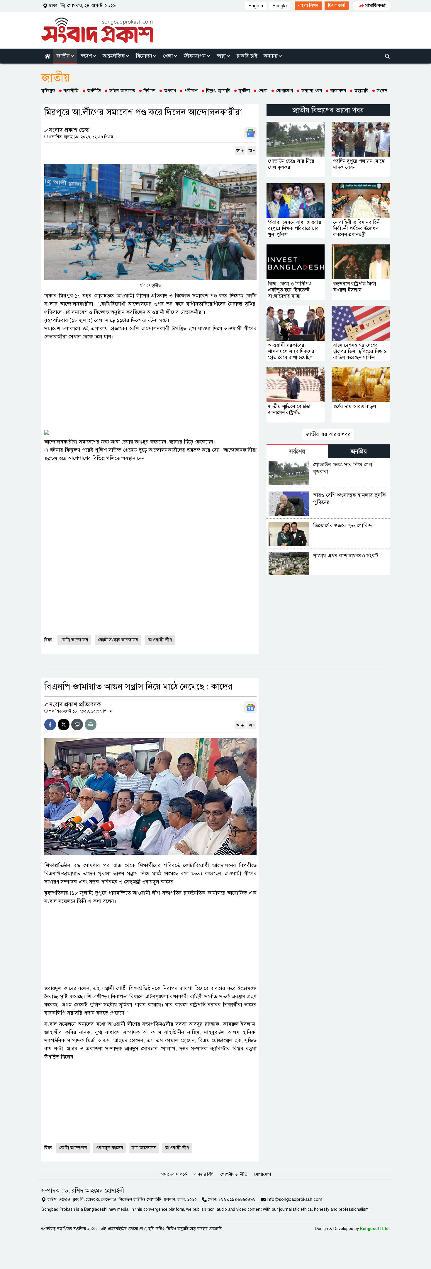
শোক (262, 91)
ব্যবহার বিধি (203, 1174)
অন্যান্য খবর (311, 91)
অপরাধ (170, 91)
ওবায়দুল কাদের (109, 1148)
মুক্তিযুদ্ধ (48, 91)
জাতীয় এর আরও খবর (328, 434)
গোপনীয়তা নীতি (233, 1174)
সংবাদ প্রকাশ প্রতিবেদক (75, 704)
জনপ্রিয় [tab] (359, 451)
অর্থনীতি (94, 91)
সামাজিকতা (375, 5)
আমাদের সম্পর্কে (173, 1174)
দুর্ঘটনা (244, 91)
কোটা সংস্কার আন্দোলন (118, 640)
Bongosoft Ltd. (375, 1228)
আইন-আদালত (122, 91)
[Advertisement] (150, 385)
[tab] (297, 451)
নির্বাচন (149, 91)
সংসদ (382, 91)
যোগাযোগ (284, 91)
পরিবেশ (191, 91)
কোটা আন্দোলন (74, 640)
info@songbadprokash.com (294, 1199)
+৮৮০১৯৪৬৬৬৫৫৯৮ (237, 1199)
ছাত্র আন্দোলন (144, 1148)
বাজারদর (338, 91)
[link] (308, 5)
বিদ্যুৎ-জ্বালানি (218, 91)
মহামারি (361, 91)
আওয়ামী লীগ (160, 640)
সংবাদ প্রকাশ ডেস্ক (69, 130)
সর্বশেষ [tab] (297, 451)
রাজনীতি (71, 91)
